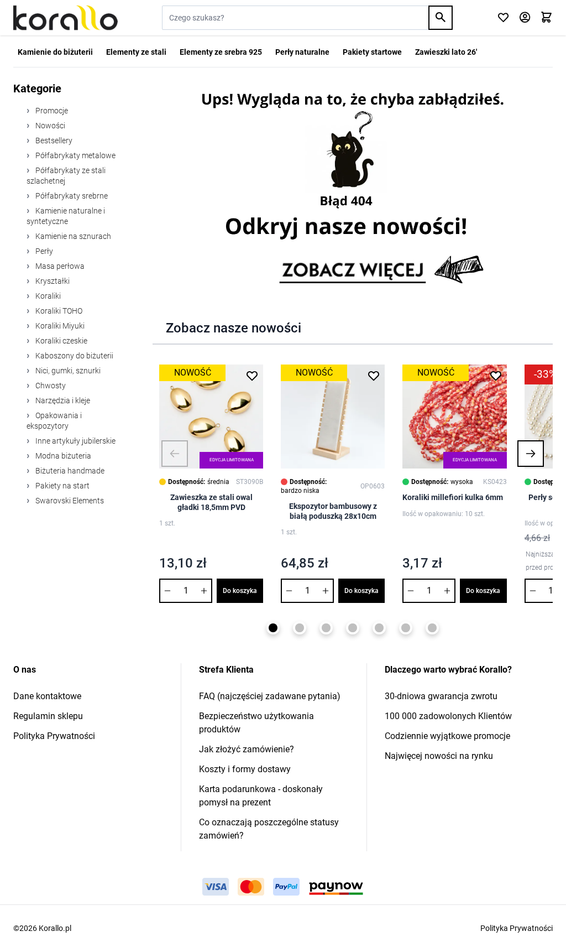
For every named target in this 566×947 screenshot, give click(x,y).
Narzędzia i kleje (62, 400)
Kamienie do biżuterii (55, 52)
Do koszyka (240, 591)
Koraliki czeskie (60, 340)
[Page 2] (299, 627)
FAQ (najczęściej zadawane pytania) (269, 696)
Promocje (51, 110)
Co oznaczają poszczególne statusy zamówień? (269, 829)
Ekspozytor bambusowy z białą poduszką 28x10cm (333, 511)
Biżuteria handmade (69, 470)
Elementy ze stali (136, 52)
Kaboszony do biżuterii (73, 355)
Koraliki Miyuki (59, 325)
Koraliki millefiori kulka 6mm (452, 497)
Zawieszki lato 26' (446, 52)
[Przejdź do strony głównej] (65, 17)
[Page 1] (273, 627)
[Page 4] (352, 627)
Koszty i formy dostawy (245, 769)
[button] (174, 453)
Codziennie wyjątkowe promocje (447, 736)
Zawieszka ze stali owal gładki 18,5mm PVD (211, 502)
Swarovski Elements (69, 500)
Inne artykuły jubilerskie (75, 440)
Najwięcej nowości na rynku (439, 756)
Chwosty (50, 385)
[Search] (440, 18)
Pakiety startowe (372, 52)
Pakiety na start (62, 485)
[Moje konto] (524, 18)
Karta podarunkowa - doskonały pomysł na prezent (261, 796)
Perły (43, 251)
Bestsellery (53, 140)
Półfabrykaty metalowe (75, 155)
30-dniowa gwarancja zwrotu (441, 696)
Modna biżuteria (62, 455)
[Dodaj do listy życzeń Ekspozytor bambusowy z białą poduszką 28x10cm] (373, 375)
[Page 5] (379, 627)
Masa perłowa (59, 266)
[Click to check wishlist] (503, 18)
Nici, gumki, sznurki (67, 370)
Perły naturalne (302, 52)
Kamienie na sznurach (72, 236)
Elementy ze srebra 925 (221, 52)
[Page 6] (405, 627)
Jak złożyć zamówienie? (246, 749)
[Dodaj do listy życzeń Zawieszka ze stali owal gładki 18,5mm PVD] (252, 375)
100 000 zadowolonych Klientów (448, 716)
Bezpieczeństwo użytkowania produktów (256, 723)
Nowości (49, 125)
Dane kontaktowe (47, 696)
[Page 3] (326, 627)
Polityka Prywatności (54, 736)
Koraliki (47, 296)
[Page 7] (432, 627)
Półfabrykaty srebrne (71, 195)
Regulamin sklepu (48, 716)
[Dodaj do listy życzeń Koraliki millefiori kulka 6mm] (495, 375)
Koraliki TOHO (58, 310)
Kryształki (52, 281)
